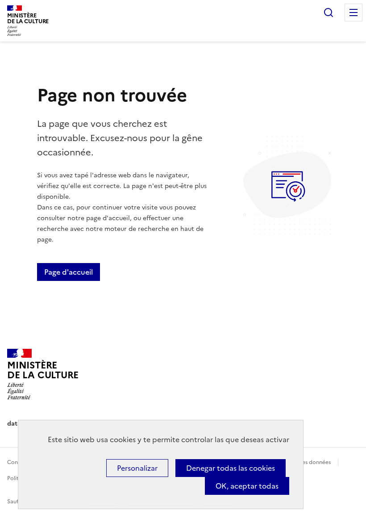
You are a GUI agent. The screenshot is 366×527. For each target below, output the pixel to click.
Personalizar (137, 468)
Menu (353, 12)
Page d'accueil (68, 272)
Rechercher (328, 12)
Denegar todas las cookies (230, 468)
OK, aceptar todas (247, 486)
